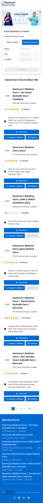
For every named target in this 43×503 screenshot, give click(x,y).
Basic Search (12, 42)
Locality (7, 59)
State (6, 48)
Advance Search (30, 42)
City (6, 54)
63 (30, 408)
